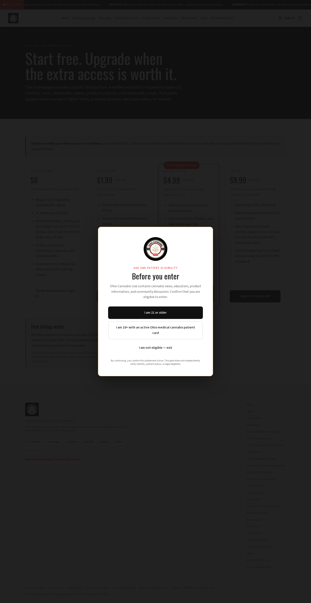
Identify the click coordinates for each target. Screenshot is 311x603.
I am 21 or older (155, 312)
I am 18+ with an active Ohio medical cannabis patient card (155, 330)
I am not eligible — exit (155, 347)
